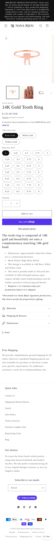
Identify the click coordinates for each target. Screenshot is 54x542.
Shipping (5, 117)
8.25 (7, 191)
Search (8, 408)
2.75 (37, 153)
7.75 (29, 185)
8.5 (18, 191)
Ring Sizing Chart (13, 433)
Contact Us (10, 396)
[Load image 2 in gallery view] (26, 92)
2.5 (26, 153)
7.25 (7, 185)
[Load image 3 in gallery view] (41, 92)
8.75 (29, 191)
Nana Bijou (21, 529)
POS (27, 529)
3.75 (29, 159)
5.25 (7, 172)
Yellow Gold (11, 142)
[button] (6, 26)
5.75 (29, 172)
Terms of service (38, 532)
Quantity (5, 198)
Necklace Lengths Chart (15, 427)
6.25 (7, 179)
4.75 (29, 166)
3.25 (7, 159)
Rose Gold (10, 135)
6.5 (18, 179)
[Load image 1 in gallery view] (12, 92)
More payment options (27, 229)
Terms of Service (12, 421)
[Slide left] (3, 93)
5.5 (18, 172)
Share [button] (7, 332)
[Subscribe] (43, 487)
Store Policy (10, 415)
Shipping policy (26, 536)
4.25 (7, 166)
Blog (7, 440)
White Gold (27, 135)
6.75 (29, 179)
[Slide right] (51, 93)
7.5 (18, 185)
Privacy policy (11, 536)
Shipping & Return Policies (17, 402)
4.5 (18, 166)
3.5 (18, 159)
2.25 (16, 153)
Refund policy (23, 532)
